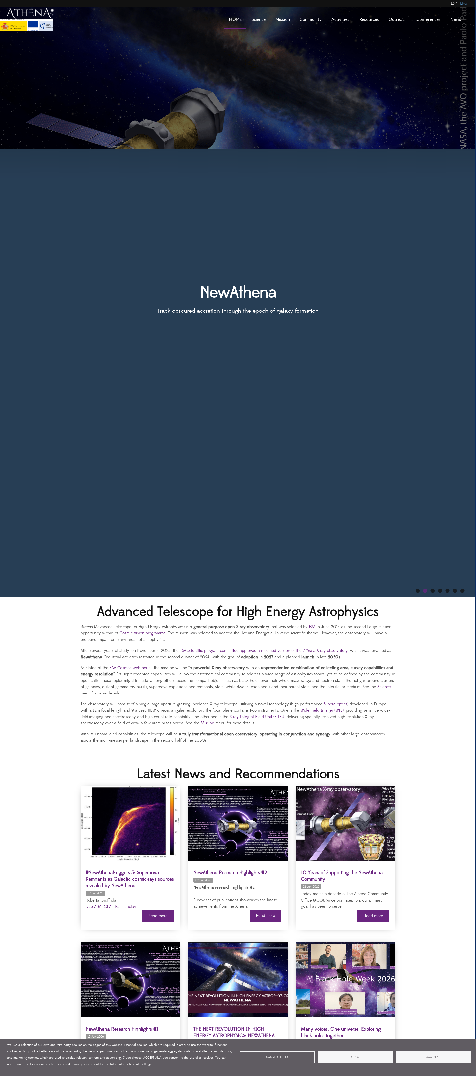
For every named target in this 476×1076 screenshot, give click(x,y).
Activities (340, 19)
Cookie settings (277, 1057)
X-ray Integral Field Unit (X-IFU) (257, 717)
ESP (454, 3)
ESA (312, 627)
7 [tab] (462, 591)
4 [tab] (440, 591)
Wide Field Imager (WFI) (322, 710)
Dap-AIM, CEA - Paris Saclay (111, 906)
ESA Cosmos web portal (131, 668)
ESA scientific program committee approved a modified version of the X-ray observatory (264, 650)
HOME (235, 19)
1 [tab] (417, 591)
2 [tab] (425, 591)
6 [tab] (454, 591)
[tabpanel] (238, 298)
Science (259, 19)
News (455, 19)
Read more (158, 916)
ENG (463, 3)
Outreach (398, 19)
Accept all (433, 1057)
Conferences (428, 19)
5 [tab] (447, 591)
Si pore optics (335, 704)
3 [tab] (432, 591)
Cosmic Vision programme (142, 633)
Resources (369, 19)
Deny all (355, 1057)
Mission (282, 19)
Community (311, 19)
